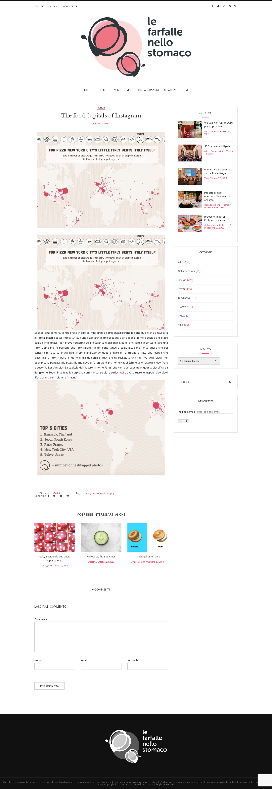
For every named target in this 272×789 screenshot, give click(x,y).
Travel (181, 315)
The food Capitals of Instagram (101, 116)
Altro (133, 561)
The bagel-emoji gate (147, 556)
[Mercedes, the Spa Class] (101, 538)
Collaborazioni (148, 89)
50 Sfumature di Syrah (217, 146)
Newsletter (70, 6)
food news (184, 297)
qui (122, 372)
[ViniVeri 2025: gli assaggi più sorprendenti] (190, 129)
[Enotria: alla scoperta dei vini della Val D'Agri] (190, 176)
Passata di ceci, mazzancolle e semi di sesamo (217, 196)
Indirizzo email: (187, 411)
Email (84, 660)
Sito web (132, 660)
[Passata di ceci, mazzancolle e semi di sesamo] (190, 199)
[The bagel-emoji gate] (147, 538)
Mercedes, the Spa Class (101, 556)
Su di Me (54, 6)
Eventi (117, 89)
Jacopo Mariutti (52, 493)
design (88, 493)
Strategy (170, 89)
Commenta (40, 619)
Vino (130, 89)
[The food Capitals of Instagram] (101, 183)
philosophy (107, 493)
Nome (37, 660)
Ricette (88, 89)
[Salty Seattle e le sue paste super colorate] (54, 538)
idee (96, 493)
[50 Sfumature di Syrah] (190, 152)
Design (103, 89)
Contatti (39, 6)
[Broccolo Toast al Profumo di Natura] (190, 223)
